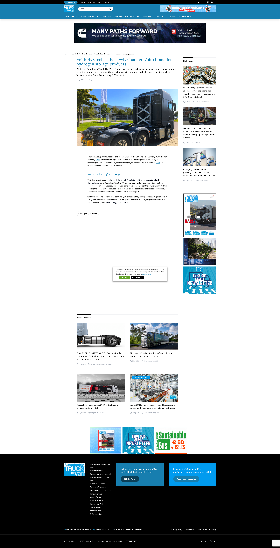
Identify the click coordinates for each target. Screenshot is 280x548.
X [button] (163, 269)
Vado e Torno (95, 497)
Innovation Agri (96, 494)
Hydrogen (118, 16)
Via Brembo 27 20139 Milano (78, 529)
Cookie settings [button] (137, 277)
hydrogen (82, 213)
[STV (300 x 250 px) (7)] (105, 440)
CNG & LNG (159, 16)
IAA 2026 (75, 16)
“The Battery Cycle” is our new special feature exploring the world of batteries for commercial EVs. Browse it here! (199, 92)
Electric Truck (93, 16)
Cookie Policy (189, 529)
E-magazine (71, 2)
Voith (98, 160)
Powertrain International (100, 474)
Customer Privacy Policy (206, 529)
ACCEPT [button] (124, 277)
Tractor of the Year (98, 487)
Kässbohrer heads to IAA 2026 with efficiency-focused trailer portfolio (98, 406)
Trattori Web (95, 507)
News (83, 16)
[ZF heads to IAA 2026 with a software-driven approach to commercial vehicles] (154, 336)
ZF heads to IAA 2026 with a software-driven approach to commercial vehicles (151, 354)
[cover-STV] (199, 215)
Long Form (171, 16)
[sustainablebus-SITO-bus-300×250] (199, 251)
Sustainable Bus (96, 470)
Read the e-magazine (186, 479)
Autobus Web (95, 511)
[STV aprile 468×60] (188, 8)
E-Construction (96, 514)
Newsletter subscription (88, 2)
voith (94, 213)
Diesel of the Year (97, 483)
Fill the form (129, 479)
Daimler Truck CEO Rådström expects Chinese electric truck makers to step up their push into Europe (199, 133)
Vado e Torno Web (98, 500)
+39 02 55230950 (102, 529)
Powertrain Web (96, 504)
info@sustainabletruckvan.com (128, 529)
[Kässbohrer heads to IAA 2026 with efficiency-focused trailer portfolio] (101, 388)
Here (158, 163)
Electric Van (106, 16)
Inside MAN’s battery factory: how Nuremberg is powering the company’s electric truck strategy (152, 406)
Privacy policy (176, 529)
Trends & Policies (132, 16)
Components (147, 16)
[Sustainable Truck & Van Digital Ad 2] (140, 33)
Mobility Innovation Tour (100, 490)
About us (100, 2)
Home (66, 16)
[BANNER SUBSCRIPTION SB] (171, 440)
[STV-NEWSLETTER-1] (199, 280)
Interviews (108, 364)
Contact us (108, 2)
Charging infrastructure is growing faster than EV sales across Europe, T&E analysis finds (199, 172)
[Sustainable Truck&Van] (69, 8)
